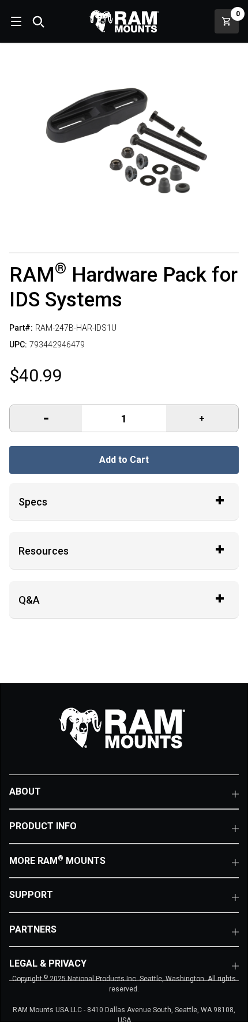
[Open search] (38, 21)
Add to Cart (124, 459)
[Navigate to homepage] (124, 21)
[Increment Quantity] (46, 418)
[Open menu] (15, 21)
